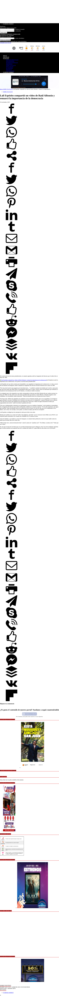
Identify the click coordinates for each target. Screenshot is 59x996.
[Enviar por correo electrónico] (11, 243)
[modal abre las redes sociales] (11, 161)
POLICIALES (9, 66)
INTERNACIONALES (12, 62)
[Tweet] (11, 125)
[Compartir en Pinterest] (11, 208)
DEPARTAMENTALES (12, 60)
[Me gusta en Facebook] (11, 149)
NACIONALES (10, 61)
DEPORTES (9, 64)
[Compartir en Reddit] (11, 326)
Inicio (1, 89)
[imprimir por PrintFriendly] (11, 267)
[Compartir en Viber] (11, 302)
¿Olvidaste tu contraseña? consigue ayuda (10, 34)
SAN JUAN (6, 57)
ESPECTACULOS (11, 65)
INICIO (5, 55)
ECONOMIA (9, 68)
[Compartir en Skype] (11, 291)
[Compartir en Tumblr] (11, 232)
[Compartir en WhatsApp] (11, 137)
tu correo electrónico (19, 38)
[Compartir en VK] (11, 361)
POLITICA (9, 69)
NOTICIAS (6, 58)
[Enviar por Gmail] (11, 255)
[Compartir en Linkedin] (11, 220)
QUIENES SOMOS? (8, 24)
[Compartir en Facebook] (11, 114)
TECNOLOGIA (10, 71)
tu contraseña (17, 31)
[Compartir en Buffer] (11, 350)
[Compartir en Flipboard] (11, 373)
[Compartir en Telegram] (11, 279)
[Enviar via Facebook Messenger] (11, 338)
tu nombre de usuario (19, 29)
